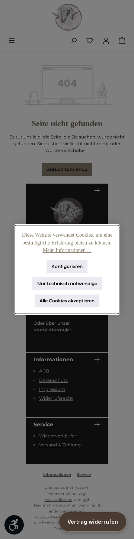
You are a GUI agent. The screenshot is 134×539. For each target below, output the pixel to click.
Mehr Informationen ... (67, 250)
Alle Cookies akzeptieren (67, 300)
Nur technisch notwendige (67, 283)
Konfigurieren (67, 266)
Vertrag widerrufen (92, 521)
